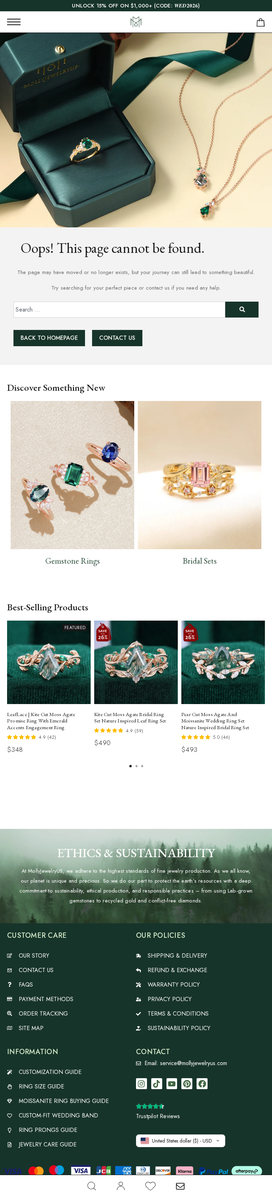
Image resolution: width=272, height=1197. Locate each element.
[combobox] (119, 310)
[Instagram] (141, 1083)
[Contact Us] (180, 1186)
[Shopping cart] (260, 24)
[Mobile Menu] (14, 22)
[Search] (91, 1186)
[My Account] (121, 1186)
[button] (130, 766)
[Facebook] (202, 1083)
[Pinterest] (186, 1083)
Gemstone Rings (72, 561)
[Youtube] (171, 1083)
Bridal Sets (200, 561)
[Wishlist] (150, 1187)
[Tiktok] (156, 1083)
